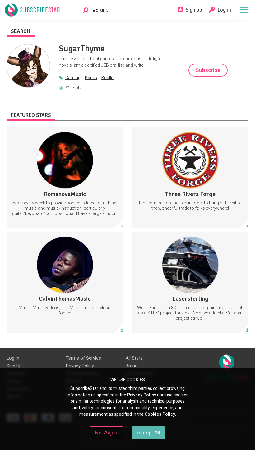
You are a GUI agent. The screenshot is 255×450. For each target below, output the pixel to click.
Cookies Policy (160, 414)
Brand (131, 366)
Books (91, 77)
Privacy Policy (80, 366)
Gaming (73, 77)
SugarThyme (82, 48)
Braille (107, 77)
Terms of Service (83, 358)
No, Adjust (107, 432)
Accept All (148, 432)
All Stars (134, 358)
